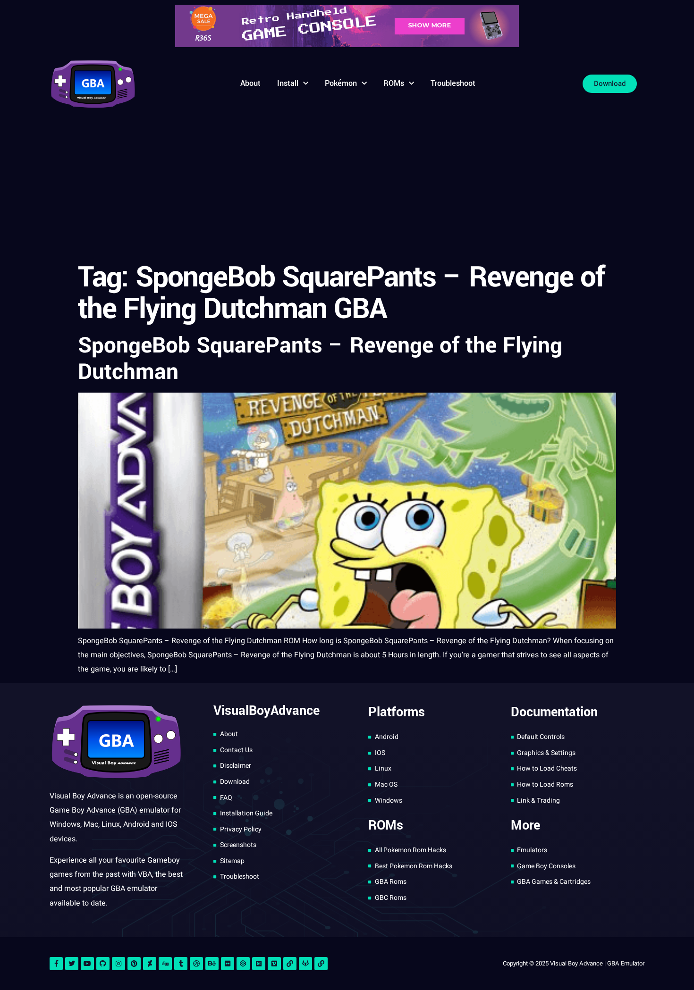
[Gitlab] (305, 963)
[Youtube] (87, 963)
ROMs (393, 83)
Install (287, 83)
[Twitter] (71, 963)
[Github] (103, 963)
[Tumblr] (180, 963)
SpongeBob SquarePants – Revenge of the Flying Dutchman (320, 358)
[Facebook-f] (56, 963)
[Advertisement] (347, 186)
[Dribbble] (196, 963)
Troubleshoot (453, 83)
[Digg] (165, 963)
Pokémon (341, 83)
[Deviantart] (149, 963)
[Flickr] (227, 963)
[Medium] (258, 963)
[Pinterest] (134, 963)
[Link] (289, 963)
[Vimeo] (274, 963)
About (250, 83)
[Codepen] (243, 963)
